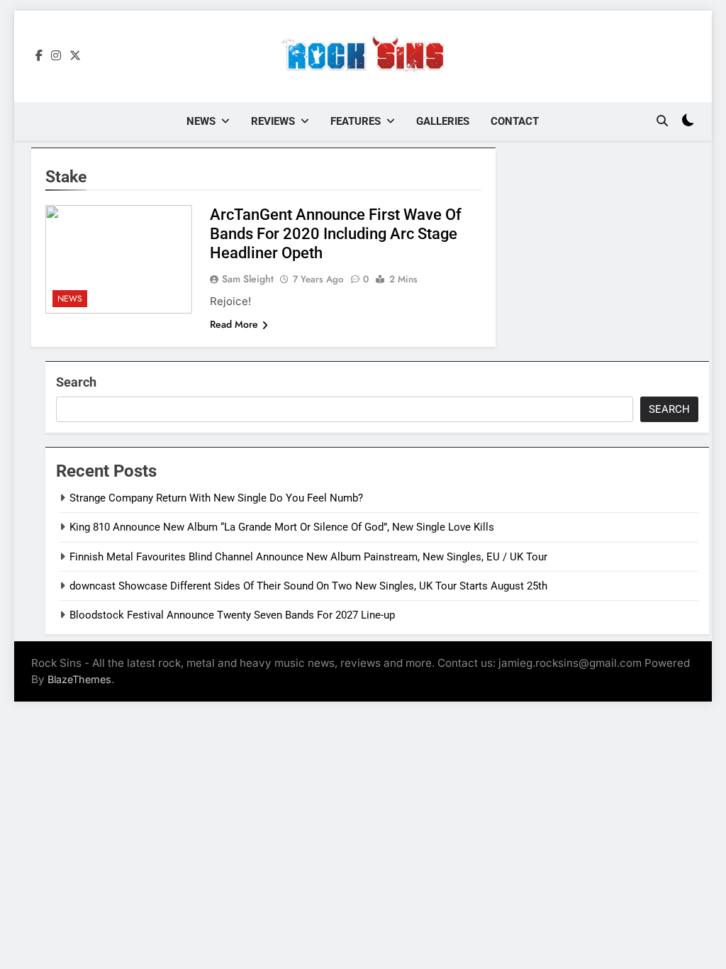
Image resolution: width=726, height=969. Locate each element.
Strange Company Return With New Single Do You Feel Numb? (216, 498)
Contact (515, 121)
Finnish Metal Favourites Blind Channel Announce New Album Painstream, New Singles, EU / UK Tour (308, 556)
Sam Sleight (248, 279)
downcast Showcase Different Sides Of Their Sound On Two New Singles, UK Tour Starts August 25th (308, 586)
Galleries (442, 121)
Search (76, 382)
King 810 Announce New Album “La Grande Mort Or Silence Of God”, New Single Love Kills (281, 527)
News (201, 121)
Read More (234, 324)
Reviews (273, 121)
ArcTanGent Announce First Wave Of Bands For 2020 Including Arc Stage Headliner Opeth (336, 234)
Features (355, 121)
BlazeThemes (79, 679)
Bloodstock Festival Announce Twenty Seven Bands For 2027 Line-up (232, 615)
